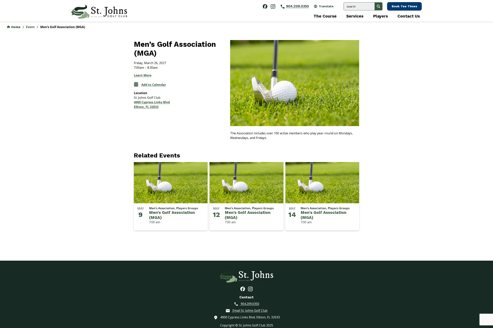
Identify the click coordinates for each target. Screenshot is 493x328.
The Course (325, 16)
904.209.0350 (297, 6)
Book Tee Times (404, 6)
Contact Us (408, 16)
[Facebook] (242, 289)
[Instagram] (250, 289)
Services (354, 16)
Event (30, 27)
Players (380, 16)
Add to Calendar (153, 85)
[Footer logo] (246, 275)
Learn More (142, 75)
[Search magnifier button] (378, 6)
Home (15, 27)
